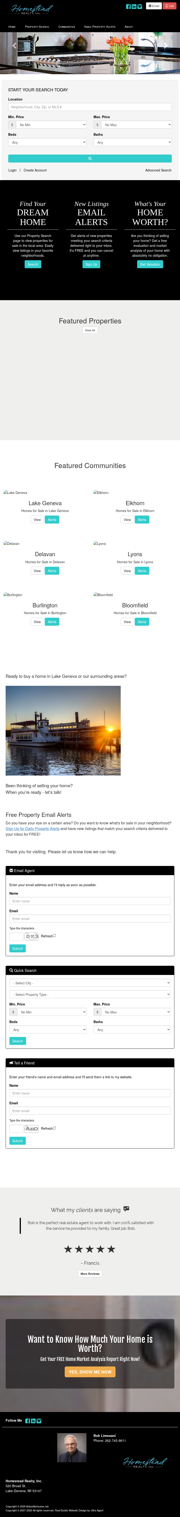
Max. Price (102, 116)
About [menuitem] (129, 26)
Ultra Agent (97, 1510)
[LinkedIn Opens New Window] (134, 6)
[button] (13, 44)
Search (33, 264)
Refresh (47, 936)
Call (171, 6)
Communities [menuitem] (66, 26)
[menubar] (71, 26)
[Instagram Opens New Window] (139, 6)
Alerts (52, 519)
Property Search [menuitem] (37, 26)
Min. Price (16, 116)
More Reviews (90, 1274)
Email (155, 6)
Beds (12, 134)
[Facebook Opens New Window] (128, 6)
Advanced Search (158, 170)
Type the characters (21, 928)
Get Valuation (150, 264)
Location (15, 99)
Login (12, 170)
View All (90, 330)
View (37, 519)
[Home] (32, 10)
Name (13, 893)
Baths (98, 134)
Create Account (35, 170)
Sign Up (91, 264)
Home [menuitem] (12, 26)
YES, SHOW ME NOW (90, 1372)
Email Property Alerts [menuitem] (99, 26)
